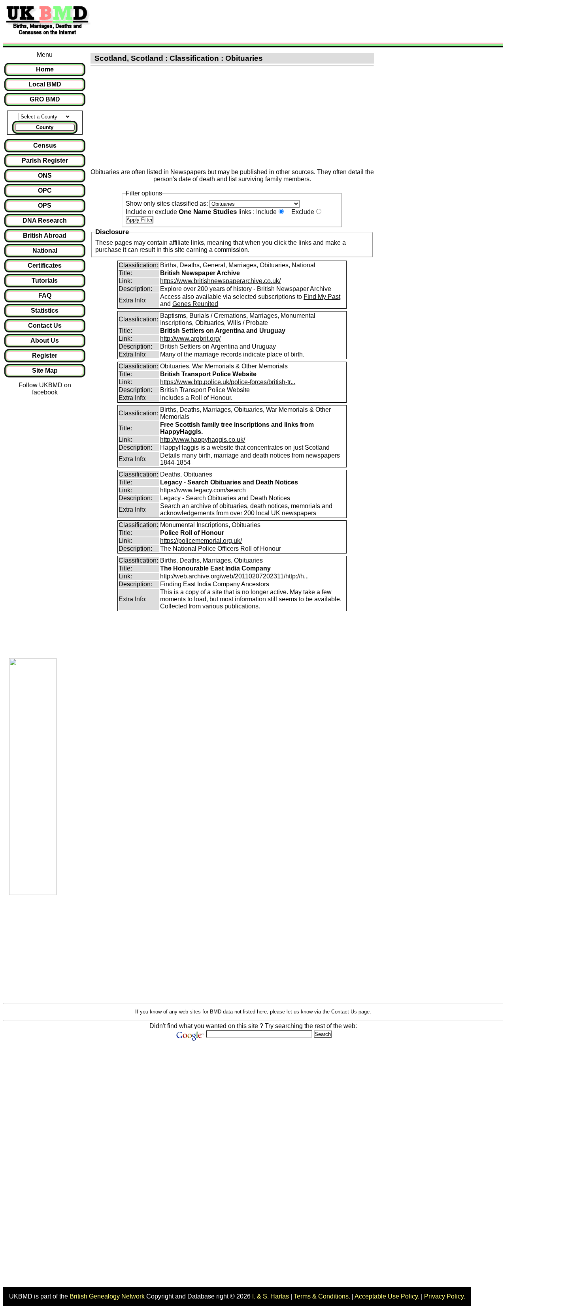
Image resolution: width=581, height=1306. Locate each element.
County (44, 127)
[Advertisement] (239, 21)
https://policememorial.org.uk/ (201, 540)
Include (266, 211)
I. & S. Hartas (270, 1296)
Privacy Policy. (444, 1296)
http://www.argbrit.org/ (190, 338)
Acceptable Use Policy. (387, 1296)
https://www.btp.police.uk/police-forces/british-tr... (227, 382)
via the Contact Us (335, 1012)
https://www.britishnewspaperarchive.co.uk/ (220, 281)
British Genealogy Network (107, 1296)
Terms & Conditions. (322, 1296)
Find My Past (322, 296)
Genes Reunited (195, 303)
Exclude (302, 211)
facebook (45, 392)
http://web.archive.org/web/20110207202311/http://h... (234, 576)
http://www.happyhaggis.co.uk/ (202, 439)
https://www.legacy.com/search (203, 490)
